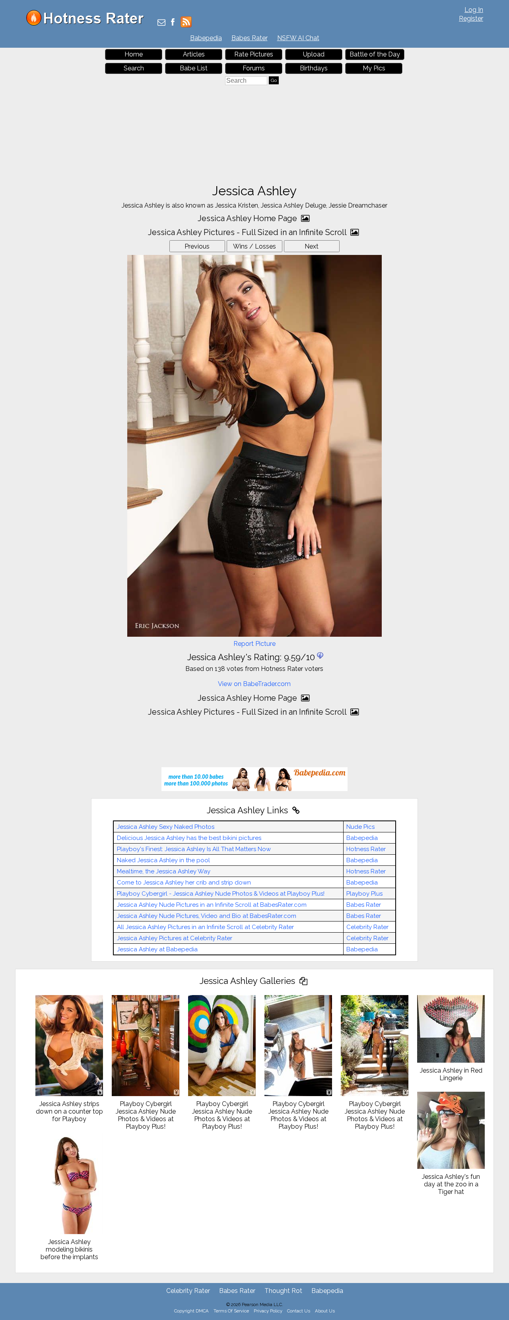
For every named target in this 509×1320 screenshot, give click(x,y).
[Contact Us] (161, 23)
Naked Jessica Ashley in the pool (163, 860)
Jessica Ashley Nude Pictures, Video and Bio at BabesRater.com (206, 916)
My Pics (374, 68)
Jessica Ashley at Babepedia (157, 949)
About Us (325, 1311)
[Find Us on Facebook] (173, 23)
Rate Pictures (253, 54)
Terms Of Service (231, 1311)
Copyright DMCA (191, 1311)
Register (471, 18)
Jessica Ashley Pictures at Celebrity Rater (174, 938)
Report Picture (254, 643)
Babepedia (206, 38)
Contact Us (298, 1311)
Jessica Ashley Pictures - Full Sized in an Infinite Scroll (248, 232)
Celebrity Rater (367, 927)
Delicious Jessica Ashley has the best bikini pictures (189, 838)
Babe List (194, 68)
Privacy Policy (268, 1311)
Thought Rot (283, 1291)
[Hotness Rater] (88, 23)
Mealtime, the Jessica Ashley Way (163, 871)
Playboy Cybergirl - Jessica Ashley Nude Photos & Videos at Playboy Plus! (220, 893)
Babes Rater (249, 38)
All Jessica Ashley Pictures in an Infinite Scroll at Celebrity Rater (205, 927)
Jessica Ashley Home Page (248, 218)
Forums (254, 68)
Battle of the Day (375, 54)
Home (133, 54)
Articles (194, 54)
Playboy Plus (364, 893)
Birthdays (314, 68)
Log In (473, 10)
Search (134, 68)
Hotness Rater (366, 849)
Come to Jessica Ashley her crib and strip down (184, 882)
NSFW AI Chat (298, 38)
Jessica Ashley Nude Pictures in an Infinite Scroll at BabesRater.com (212, 904)
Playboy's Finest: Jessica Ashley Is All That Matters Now (194, 849)
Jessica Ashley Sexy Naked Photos (165, 826)
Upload (313, 54)
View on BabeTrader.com (254, 684)
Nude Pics (360, 826)
